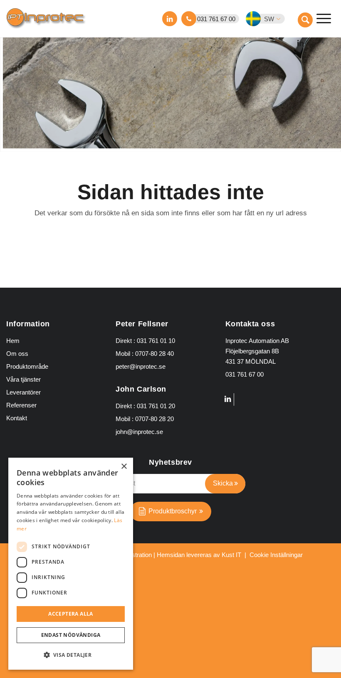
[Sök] (305, 19)
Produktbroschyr (172, 511)
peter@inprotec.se (141, 366)
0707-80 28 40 (154, 353)
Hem (13, 340)
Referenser (21, 405)
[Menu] (324, 18)
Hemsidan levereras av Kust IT (199, 554)
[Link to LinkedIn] (169, 18)
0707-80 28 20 (154, 418)
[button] (270, 19)
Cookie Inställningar (276, 554)
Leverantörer (23, 392)
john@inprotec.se (139, 431)
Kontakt (16, 418)
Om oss (17, 353)
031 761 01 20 (156, 405)
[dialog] (70, 564)
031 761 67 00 (216, 18)
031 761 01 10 (156, 340)
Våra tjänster (23, 379)
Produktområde (27, 366)
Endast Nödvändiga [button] (71, 635)
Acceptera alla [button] (70, 613)
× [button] (124, 467)
